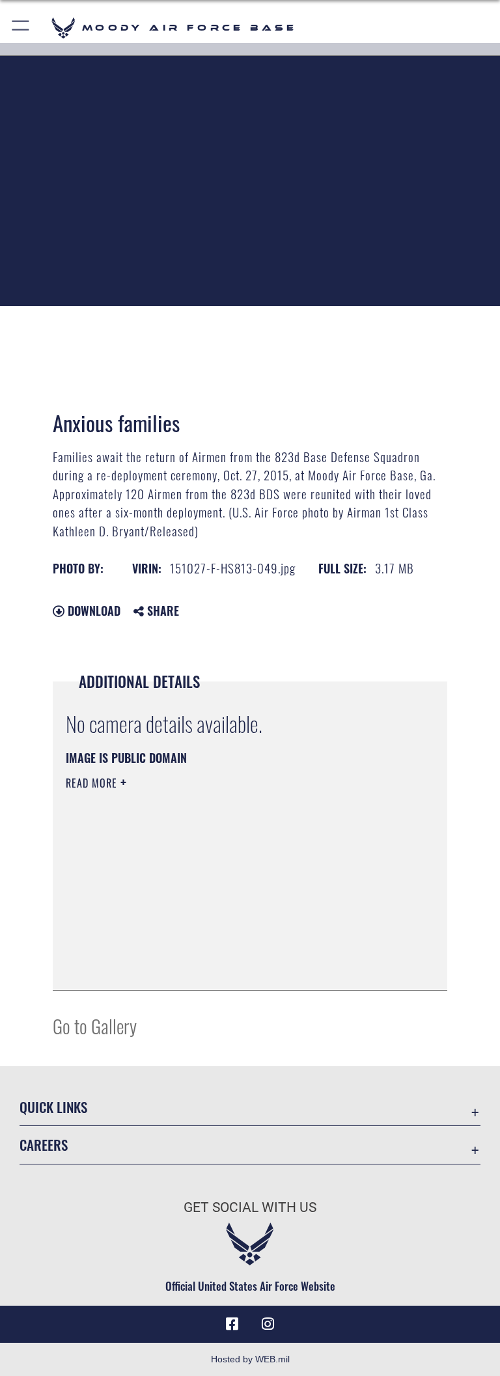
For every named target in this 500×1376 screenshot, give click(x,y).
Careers (44, 1145)
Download (92, 610)
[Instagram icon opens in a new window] (268, 1324)
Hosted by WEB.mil (250, 1359)
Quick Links (53, 1107)
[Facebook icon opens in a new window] (232, 1324)
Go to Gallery (95, 1025)
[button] (21, 27)
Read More (93, 783)
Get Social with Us (250, 1207)
